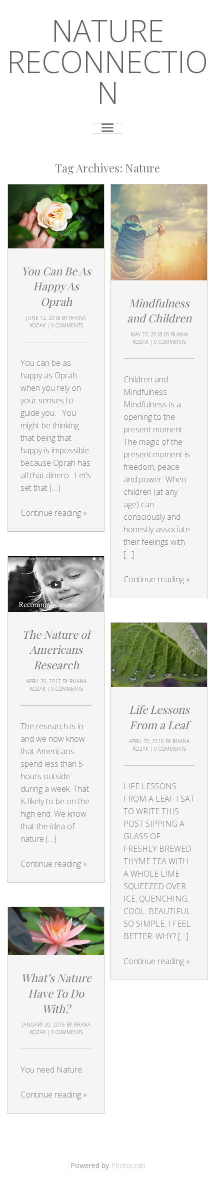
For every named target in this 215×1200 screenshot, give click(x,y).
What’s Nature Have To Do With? (56, 993)
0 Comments (67, 325)
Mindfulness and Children (159, 310)
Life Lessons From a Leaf (159, 717)
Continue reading (53, 512)
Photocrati (128, 1165)
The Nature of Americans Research (56, 650)
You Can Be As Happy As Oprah (56, 286)
